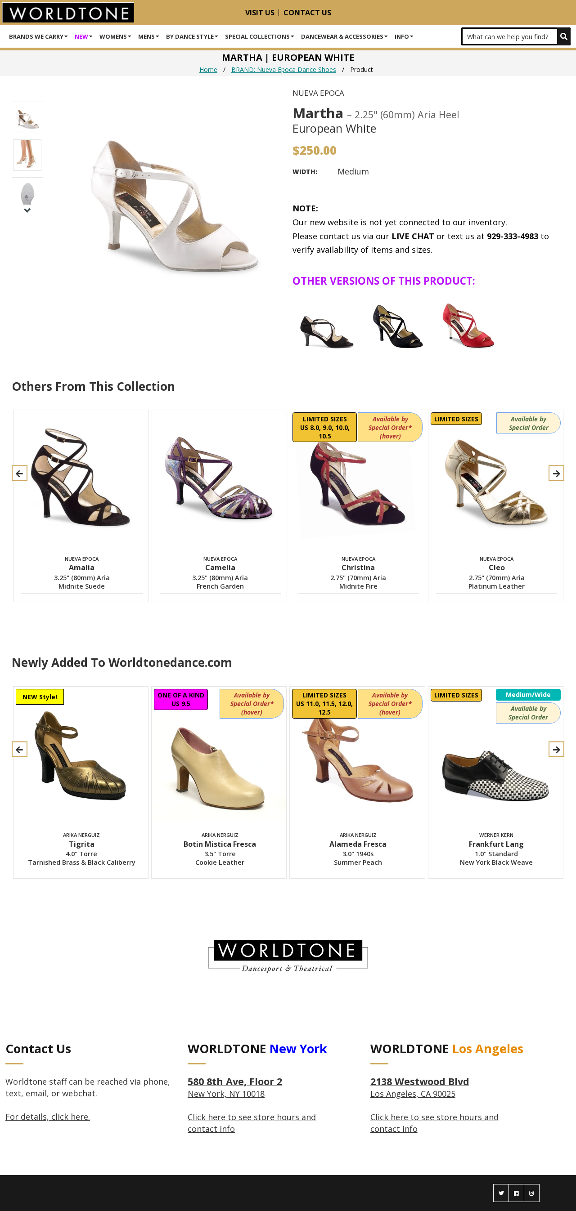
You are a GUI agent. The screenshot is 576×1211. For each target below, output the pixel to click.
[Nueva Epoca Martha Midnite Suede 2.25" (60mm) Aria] (326, 323)
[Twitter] (501, 1193)
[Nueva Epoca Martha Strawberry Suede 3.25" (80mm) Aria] (468, 323)
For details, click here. (47, 1116)
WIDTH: (304, 171)
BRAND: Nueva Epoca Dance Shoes (283, 69)
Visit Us (259, 13)
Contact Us (307, 13)
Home (208, 69)
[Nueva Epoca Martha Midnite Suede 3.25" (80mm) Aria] (397, 323)
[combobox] (516, 36)
